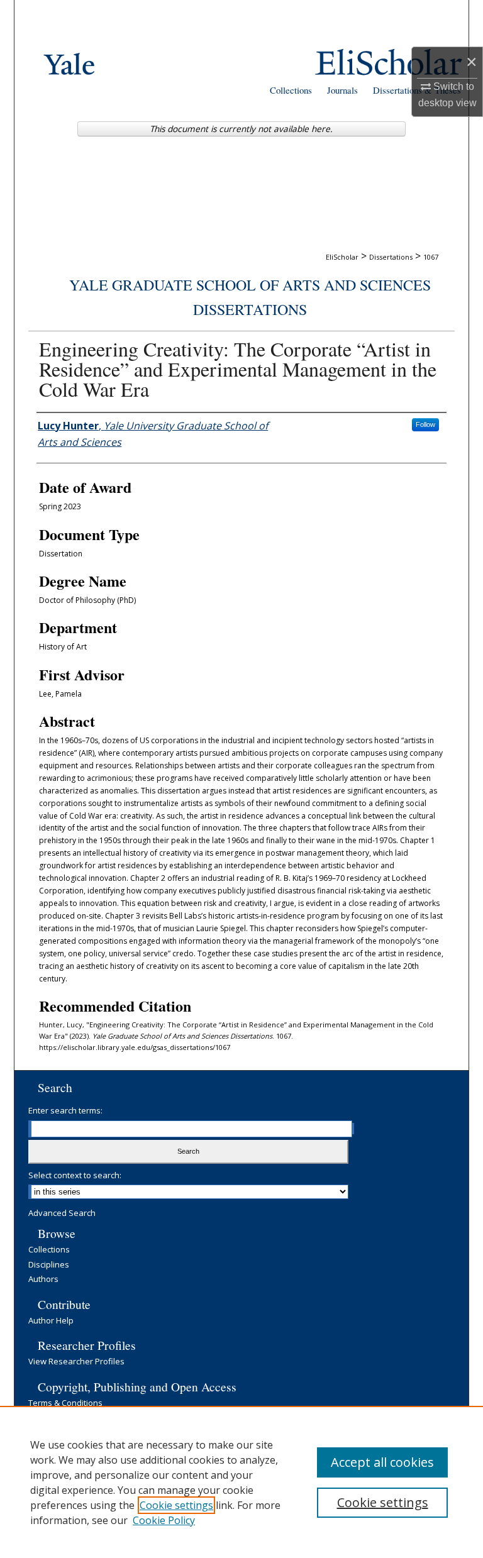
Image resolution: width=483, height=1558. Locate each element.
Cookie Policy (164, 1520)
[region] (241, 1482)
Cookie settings (176, 1505)
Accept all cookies (382, 1462)
